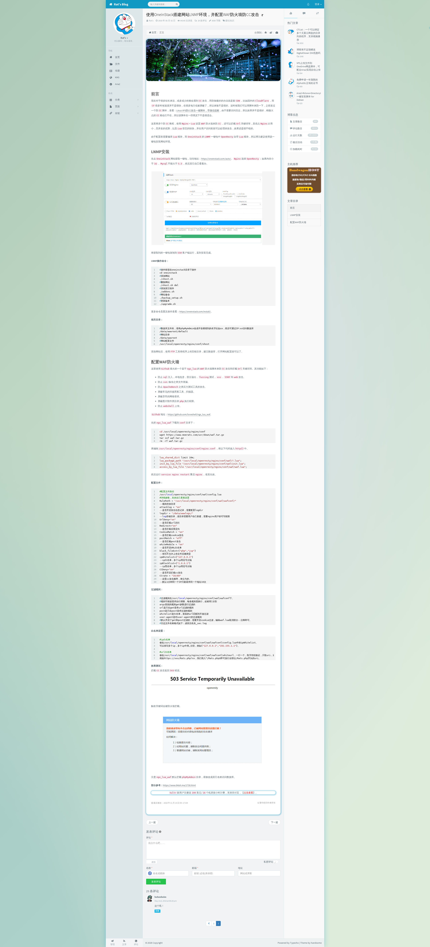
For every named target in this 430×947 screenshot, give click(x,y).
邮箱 (195, 867)
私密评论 (268, 861)
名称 (149, 867)
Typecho (294, 942)
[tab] (290, 13)
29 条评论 (202, 20)
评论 (149, 837)
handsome (316, 942)
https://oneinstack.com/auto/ (216, 158)
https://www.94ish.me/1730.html (179, 785)
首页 (153, 32)
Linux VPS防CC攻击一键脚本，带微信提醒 (197, 110)
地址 (240, 867)
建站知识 (229, 20)
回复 (157, 911)
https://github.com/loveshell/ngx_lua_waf (189, 414)
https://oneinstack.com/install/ (195, 311)
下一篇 (274, 822)
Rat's (151, 20)
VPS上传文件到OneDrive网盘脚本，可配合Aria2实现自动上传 (308, 66)
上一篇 (152, 822)
